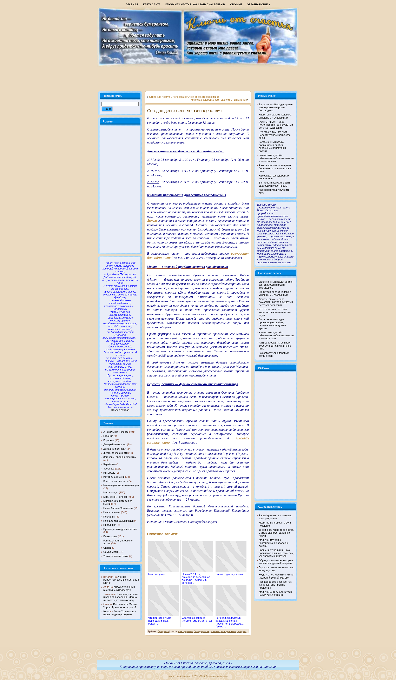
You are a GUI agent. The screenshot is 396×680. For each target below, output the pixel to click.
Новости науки (111, 512)
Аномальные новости (115, 432)
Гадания (108, 436)
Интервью (109, 472)
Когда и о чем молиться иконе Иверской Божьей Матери (276, 576)
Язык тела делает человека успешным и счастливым (275, 116)
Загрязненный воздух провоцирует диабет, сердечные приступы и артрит (272, 146)
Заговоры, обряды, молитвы (119, 457)
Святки (107, 547)
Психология (110, 536)
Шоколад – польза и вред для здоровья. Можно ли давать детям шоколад (120, 597)
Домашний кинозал (114, 448)
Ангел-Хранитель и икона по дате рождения (119, 613)
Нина (106, 611)
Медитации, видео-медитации (121, 485)
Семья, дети (110, 552)
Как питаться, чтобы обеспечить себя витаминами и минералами (276, 158)
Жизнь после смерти (115, 453)
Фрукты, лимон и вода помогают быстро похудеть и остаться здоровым (276, 124)
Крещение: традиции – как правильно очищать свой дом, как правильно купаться (276, 553)
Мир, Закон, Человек (115, 496)
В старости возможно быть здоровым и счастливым (274, 184)
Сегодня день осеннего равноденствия (184, 110)
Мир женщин (110, 492)
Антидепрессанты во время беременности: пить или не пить (275, 168)
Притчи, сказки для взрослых (120, 529)
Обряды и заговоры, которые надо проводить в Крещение (276, 562)
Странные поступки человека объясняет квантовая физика (184, 96)
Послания (109, 516)
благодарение (185, 631)
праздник (241, 631)
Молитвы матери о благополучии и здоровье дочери (274, 543)
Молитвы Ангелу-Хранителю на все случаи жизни (275, 593)
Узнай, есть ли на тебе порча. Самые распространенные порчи (276, 532)
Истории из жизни (114, 476)
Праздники (109, 525)
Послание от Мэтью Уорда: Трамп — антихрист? (120, 606)
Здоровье (108, 468)
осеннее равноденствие (223, 631)
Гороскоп (108, 440)
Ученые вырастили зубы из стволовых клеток (121, 579)
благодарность (201, 631)
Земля (152, 220)
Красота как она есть (115, 481)
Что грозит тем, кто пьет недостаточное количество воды (275, 135)
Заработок (109, 464)
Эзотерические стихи (115, 556)
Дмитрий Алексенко (114, 444)
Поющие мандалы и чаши (118, 520)
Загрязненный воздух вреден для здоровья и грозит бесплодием (276, 107)
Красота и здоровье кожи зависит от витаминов (219, 99)
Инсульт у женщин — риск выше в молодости (120, 588)
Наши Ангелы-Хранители (118, 508)
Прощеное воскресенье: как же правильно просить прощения (275, 584)
